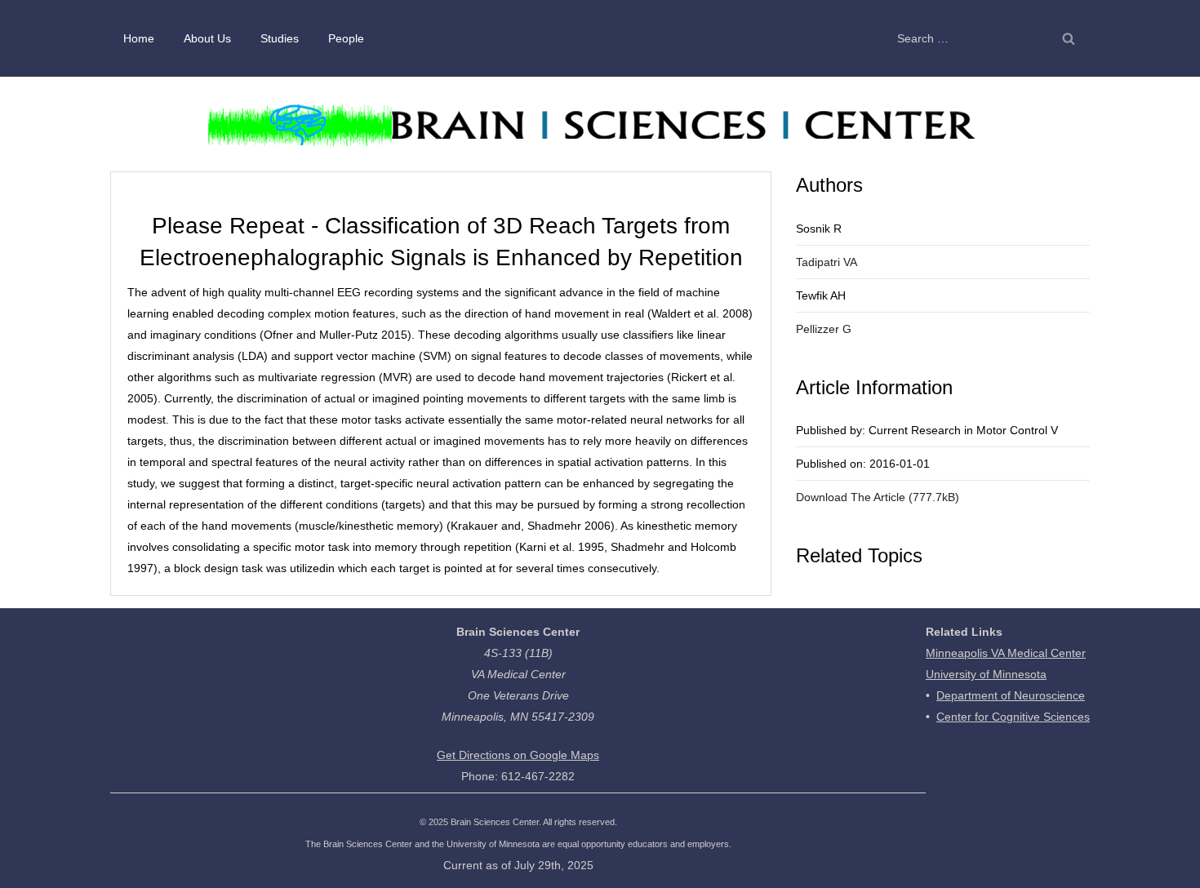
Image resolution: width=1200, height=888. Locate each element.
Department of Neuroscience (1010, 695)
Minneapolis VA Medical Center (1006, 652)
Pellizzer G (823, 328)
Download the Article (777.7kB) (877, 497)
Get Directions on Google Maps (518, 754)
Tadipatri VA (826, 262)
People (346, 38)
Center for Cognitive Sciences (1013, 716)
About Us (207, 38)
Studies (279, 38)
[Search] (1068, 38)
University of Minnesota (986, 674)
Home (138, 38)
